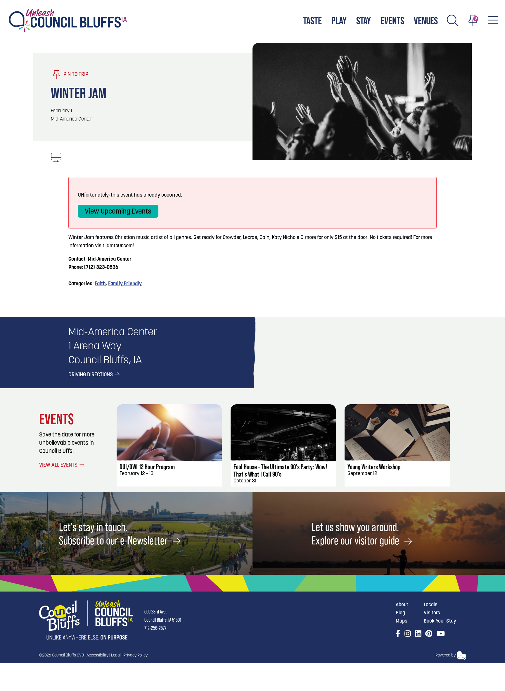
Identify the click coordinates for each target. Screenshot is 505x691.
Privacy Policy (135, 655)
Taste (312, 21)
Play (339, 21)
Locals (430, 604)
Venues (426, 21)
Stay (363, 21)
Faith (100, 284)
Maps (401, 621)
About (402, 604)
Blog (400, 613)
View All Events (59, 465)
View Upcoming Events (118, 211)
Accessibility (97, 655)
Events (392, 21)
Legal (116, 655)
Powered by (445, 655)
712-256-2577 (155, 628)
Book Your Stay (440, 621)
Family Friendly (125, 284)
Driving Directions (91, 375)
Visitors (432, 613)
